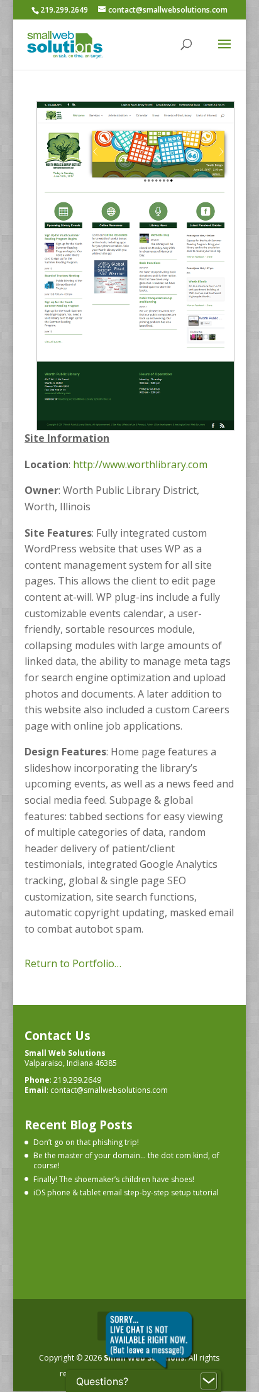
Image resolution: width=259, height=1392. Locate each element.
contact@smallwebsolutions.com (109, 1090)
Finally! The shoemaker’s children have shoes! (113, 1179)
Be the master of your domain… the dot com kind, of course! (126, 1160)
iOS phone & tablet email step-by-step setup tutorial (126, 1192)
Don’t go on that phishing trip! (86, 1142)
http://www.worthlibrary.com (140, 464)
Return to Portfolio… (73, 963)
